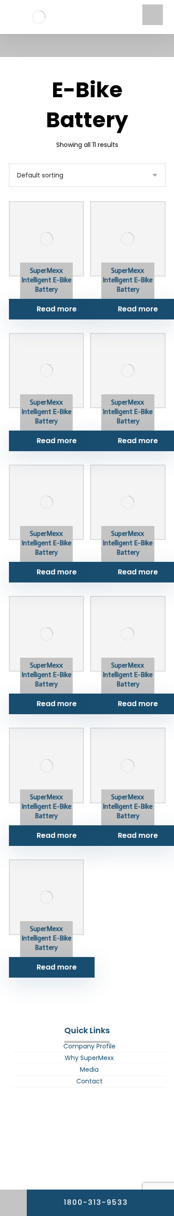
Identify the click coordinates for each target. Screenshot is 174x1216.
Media (89, 1069)
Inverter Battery (87, 1135)
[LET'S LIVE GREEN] (39, 17)
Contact (89, 1081)
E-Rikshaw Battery (87, 1124)
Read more (57, 309)
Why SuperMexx (89, 1057)
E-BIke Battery (87, 1113)
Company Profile (89, 1046)
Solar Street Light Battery (87, 1147)
